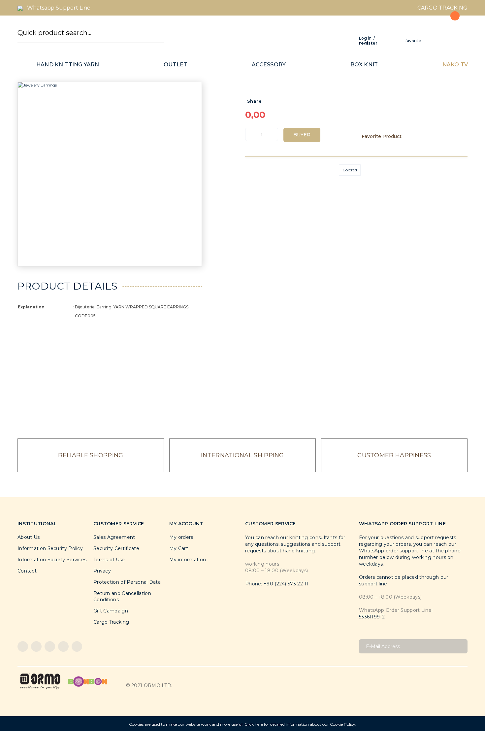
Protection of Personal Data (127, 582)
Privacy (102, 571)
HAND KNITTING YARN (67, 64)
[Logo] (40, 681)
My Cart (178, 548)
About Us (28, 537)
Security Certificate (116, 548)
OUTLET (175, 64)
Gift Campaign (110, 611)
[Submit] (460, 646)
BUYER (301, 135)
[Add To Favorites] (385, 136)
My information (187, 560)
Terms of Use (109, 560)
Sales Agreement (114, 537)
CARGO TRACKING (442, 8)
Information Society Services (51, 560)
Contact (27, 571)
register (368, 43)
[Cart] (451, 30)
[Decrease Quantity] (250, 134)
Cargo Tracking (111, 622)
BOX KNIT (364, 64)
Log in (365, 38)
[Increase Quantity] (273, 134)
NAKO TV (455, 64)
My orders (181, 537)
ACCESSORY (269, 64)
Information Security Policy (50, 548)
